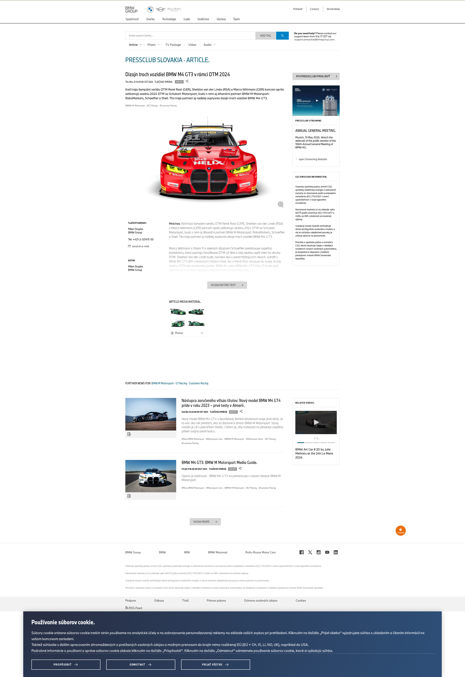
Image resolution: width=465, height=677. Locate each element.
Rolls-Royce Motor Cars (260, 552)
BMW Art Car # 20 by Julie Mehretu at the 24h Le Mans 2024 (314, 453)
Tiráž (185, 600)
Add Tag (265, 35)
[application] (316, 422)
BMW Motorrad (217, 552)
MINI (187, 552)
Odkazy (159, 600)
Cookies (301, 600)
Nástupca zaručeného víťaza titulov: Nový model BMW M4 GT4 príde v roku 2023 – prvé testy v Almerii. (231, 403)
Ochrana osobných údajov (261, 600)
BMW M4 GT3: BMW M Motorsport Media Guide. (219, 462)
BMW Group (133, 552)
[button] (316, 422)
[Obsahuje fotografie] (129, 434)
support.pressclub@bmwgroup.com (314, 39)
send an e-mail (140, 246)
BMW (162, 552)
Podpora (130, 600)
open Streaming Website (313, 159)
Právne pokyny (216, 600)
